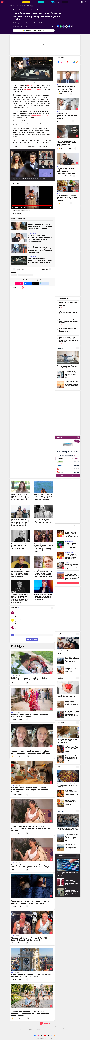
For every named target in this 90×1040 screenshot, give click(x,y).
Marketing (23, 1031)
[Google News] (74, 62)
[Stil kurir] (34, 1029)
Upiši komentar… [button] (20, 635)
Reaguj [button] (14, 287)
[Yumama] (61, 1029)
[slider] (16, 207)
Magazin (21, 9)
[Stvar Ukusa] (68, 1029)
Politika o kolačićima (51, 1031)
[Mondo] (5, 2)
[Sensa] (55, 1029)
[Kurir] (20, 1029)
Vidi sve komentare (32, 639)
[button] (53, 26)
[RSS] (77, 62)
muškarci (20, 275)
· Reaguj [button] (62, 93)
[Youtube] (67, 62)
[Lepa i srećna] (44, 1029)
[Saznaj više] (77, 348)
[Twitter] (64, 62)
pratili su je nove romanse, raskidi (33, 89)
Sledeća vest (45, 269)
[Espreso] (26, 1029)
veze (26, 275)
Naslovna (15, 9)
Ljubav (26, 9)
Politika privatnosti (65, 1031)
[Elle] (30, 1029)
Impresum (28, 1031)
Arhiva (58, 1031)
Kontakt (33, 1031)
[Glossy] (39, 1029)
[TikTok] (70, 62)
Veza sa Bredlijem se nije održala (40, 115)
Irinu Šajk (30, 85)
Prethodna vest (20, 269)
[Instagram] (61, 62)
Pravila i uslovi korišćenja (41, 1031)
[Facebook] (58, 62)
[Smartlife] (50, 1029)
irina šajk (14, 275)
